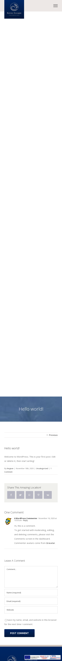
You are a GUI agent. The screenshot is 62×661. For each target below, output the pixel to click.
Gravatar (50, 543)
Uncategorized (42, 468)
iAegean (10, 468)
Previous (53, 435)
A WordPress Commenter (25, 518)
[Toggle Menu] (55, 5)
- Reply (25, 520)
